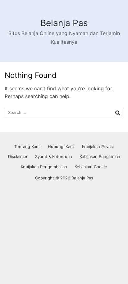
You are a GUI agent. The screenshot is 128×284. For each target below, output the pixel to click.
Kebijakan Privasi (98, 146)
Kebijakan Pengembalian (44, 166)
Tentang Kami (27, 146)
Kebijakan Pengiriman (100, 156)
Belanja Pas (64, 23)
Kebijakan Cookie (91, 166)
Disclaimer (18, 156)
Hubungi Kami (61, 146)
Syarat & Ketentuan (53, 156)
